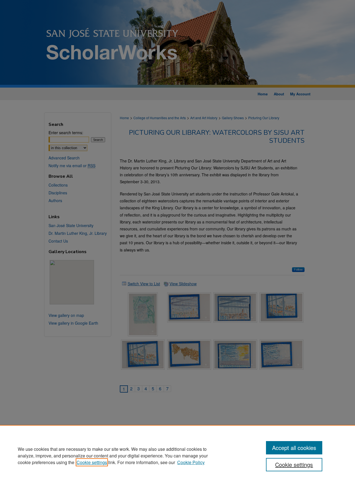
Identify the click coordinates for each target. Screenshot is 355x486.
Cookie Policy (191, 462)
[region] (177, 455)
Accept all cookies (294, 448)
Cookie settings (92, 462)
